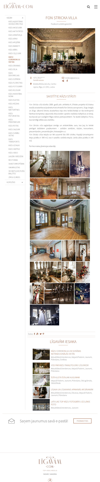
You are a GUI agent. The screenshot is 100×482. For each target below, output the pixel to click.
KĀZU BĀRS (13, 49)
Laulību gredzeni (16, 156)
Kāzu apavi (13, 38)
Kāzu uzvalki (14, 145)
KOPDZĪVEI (11, 182)
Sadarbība (53, 474)
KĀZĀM (9, 18)
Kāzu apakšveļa (15, 35)
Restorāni (13, 160)
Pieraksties (82, 421)
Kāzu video (13, 152)
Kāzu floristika (15, 83)
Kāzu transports (14, 140)
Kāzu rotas (14, 125)
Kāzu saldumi (14, 129)
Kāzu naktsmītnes (14, 108)
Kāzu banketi (14, 46)
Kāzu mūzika (14, 103)
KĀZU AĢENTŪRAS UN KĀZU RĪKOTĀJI (16, 22)
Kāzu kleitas (14, 100)
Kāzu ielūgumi (14, 90)
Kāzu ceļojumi (15, 53)
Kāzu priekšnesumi (14, 120)
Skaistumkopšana (16, 163)
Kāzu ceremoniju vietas (14, 59)
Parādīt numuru (38, 80)
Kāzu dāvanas (14, 65)
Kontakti (46, 474)
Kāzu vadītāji (14, 149)
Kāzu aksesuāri (15, 27)
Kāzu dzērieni (14, 79)
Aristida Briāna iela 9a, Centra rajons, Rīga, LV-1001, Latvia (44, 85)
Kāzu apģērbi (14, 42)
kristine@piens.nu (72, 78)
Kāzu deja (13, 69)
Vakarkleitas (14, 167)
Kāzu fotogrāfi (15, 86)
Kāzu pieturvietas (14, 114)
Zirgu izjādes (14, 177)
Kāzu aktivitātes (16, 31)
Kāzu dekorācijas (14, 74)
